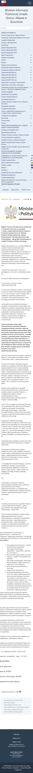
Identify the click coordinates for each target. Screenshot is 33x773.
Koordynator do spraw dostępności (11, 172)
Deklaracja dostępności (8, 175)
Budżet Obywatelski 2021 (9, 48)
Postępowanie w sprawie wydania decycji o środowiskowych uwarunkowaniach (14, 156)
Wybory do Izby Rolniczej (9, 65)
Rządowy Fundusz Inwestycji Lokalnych (13, 140)
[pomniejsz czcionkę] (23, 199)
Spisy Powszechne (7, 55)
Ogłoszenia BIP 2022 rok (8, 77)
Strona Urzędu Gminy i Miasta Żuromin (13, 35)
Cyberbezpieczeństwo (8, 177)
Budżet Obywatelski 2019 (9, 53)
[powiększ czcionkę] (26, 199)
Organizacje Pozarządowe (9, 94)
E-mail (16, 691)
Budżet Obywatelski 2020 (9, 50)
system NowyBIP (26, 768)
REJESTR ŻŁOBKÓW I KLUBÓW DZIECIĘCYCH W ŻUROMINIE (11, 152)
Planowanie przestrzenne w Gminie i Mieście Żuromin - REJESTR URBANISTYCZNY (14, 88)
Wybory (3, 62)
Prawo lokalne (5, 120)
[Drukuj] (28, 199)
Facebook (20, 691)
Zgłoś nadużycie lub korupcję (10, 162)
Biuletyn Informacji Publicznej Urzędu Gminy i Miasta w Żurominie (16, 767)
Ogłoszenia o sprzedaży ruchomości (12, 85)
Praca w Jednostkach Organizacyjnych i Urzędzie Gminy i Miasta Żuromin (13, 112)
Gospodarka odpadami (8, 106)
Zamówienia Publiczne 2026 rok (10, 67)
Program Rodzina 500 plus (9, 97)
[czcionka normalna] (25, 199)
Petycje (3, 123)
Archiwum (4, 170)
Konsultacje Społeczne (8, 99)
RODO (3, 60)
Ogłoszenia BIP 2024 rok (8, 72)
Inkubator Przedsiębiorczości (10, 130)
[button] (32, 156)
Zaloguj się (18, 770)
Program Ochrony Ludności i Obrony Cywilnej (15, 135)
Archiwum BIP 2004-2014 (9, 43)
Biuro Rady (4, 118)
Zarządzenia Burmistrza (8, 109)
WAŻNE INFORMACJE (8, 33)
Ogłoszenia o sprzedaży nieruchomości (13, 82)
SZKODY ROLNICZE (7, 58)
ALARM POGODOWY (8, 40)
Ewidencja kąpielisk (7, 92)
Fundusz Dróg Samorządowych (10, 137)
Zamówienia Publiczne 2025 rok (10, 70)
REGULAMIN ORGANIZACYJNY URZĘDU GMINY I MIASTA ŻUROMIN (14, 126)
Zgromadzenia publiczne (8, 132)
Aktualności (4, 45)
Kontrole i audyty (6, 165)
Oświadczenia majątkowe (9, 116)
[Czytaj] (31, 199)
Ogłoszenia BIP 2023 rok (8, 75)
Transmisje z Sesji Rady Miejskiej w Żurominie (15, 38)
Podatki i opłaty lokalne (8, 160)
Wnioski (3, 167)
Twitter (18, 691)
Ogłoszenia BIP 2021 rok (8, 80)
